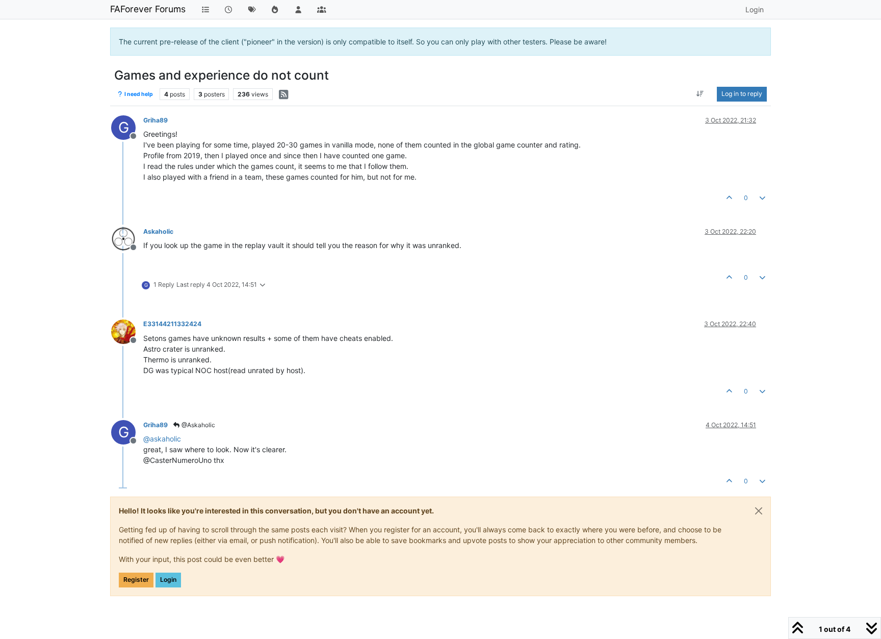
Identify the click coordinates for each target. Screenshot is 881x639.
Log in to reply (741, 93)
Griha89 (155, 120)
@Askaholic (197, 425)
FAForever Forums (148, 9)
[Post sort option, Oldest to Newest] (700, 94)
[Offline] (127, 238)
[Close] (758, 511)
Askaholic (158, 231)
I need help (138, 94)
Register (136, 579)
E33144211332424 (172, 324)
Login (168, 579)
